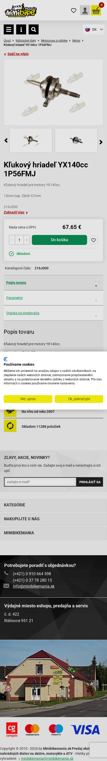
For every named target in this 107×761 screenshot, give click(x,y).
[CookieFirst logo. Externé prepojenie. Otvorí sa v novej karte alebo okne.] (5, 359)
